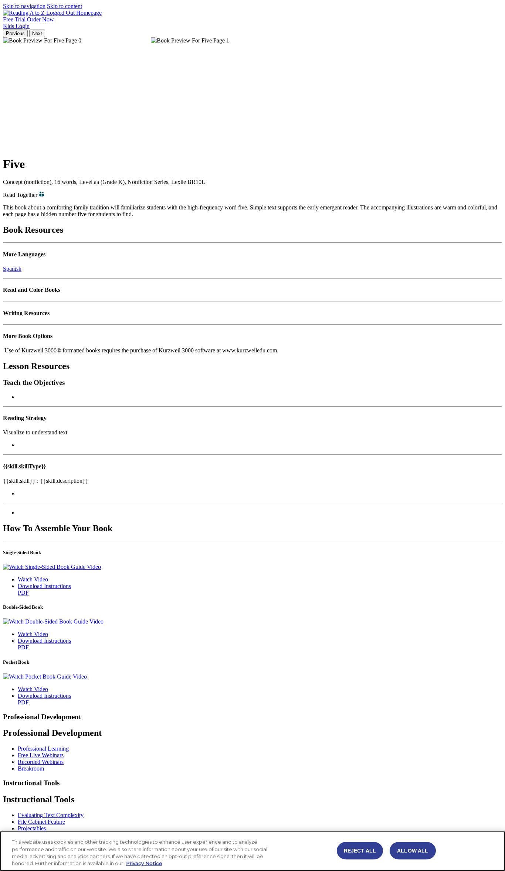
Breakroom (31, 768)
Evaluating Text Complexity (51, 815)
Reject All (360, 850)
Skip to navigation (24, 6)
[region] (252, 851)
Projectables (32, 828)
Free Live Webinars (41, 755)
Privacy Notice (144, 863)
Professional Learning (43, 748)
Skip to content (64, 6)
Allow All (412, 850)
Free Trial (14, 19)
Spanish (12, 269)
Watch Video (33, 579)
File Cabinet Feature (41, 822)
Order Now (40, 19)
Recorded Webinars (41, 762)
